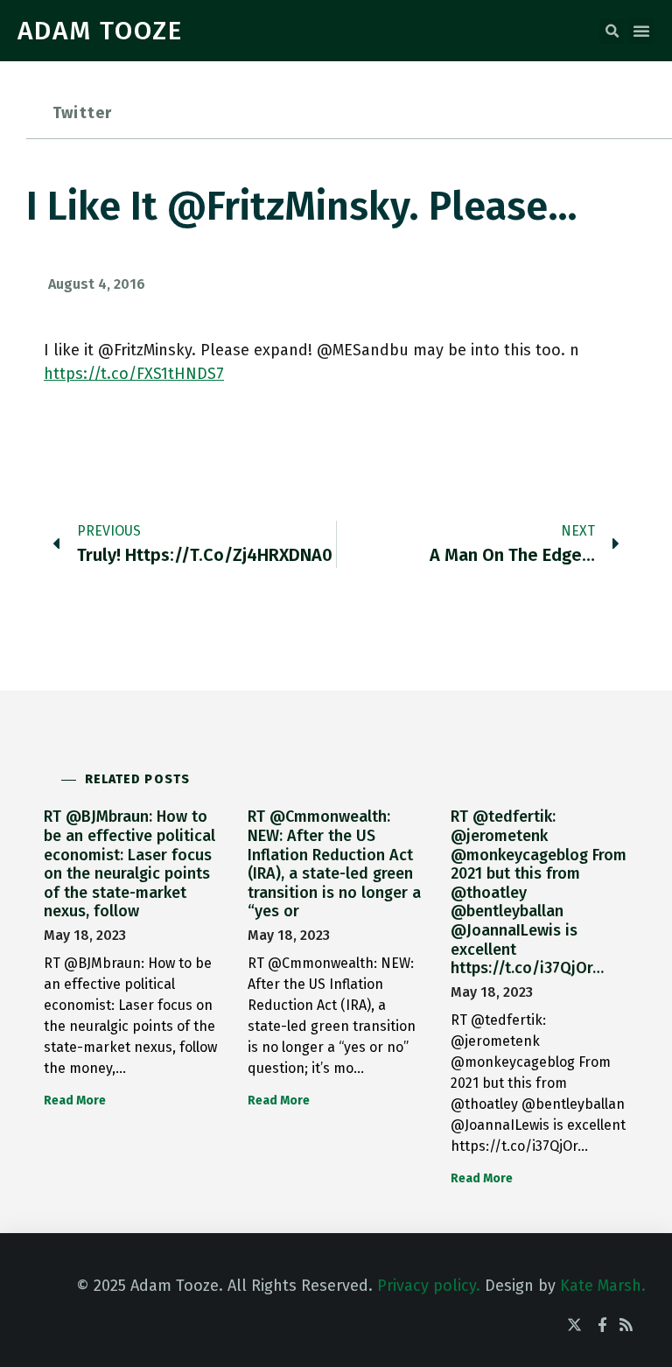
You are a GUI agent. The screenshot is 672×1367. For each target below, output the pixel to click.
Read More (75, 1100)
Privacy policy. (428, 1285)
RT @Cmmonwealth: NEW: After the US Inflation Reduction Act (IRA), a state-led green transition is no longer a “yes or (334, 864)
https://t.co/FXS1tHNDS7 (134, 373)
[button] (611, 31)
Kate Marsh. (603, 1285)
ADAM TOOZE (100, 30)
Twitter (82, 113)
